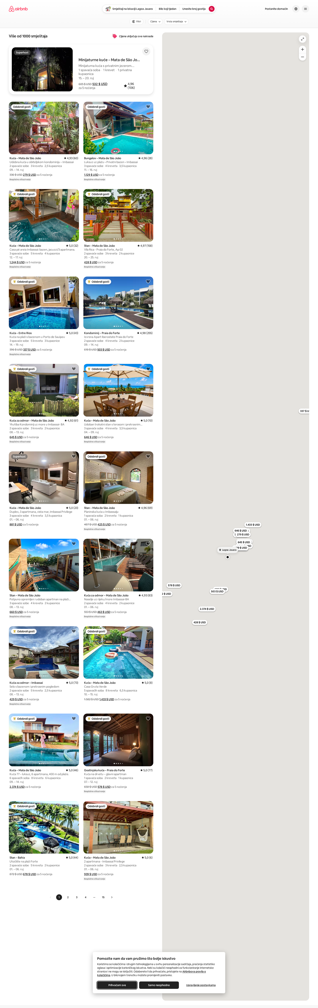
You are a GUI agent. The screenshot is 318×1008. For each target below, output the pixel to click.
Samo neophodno (159, 985)
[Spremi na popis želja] (146, 51)
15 (103, 897)
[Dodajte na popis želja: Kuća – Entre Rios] (74, 281)
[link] (51, 897)
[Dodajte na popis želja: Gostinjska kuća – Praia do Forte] (148, 718)
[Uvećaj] (302, 49)
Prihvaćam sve (117, 985)
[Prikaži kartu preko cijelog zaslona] (302, 39)
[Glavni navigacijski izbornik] (305, 9)
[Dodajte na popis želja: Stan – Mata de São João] (148, 194)
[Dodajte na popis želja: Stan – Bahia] (74, 806)
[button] (99, 84)
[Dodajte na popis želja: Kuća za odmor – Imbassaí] (74, 631)
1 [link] (59, 897)
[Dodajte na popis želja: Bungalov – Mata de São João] (148, 106)
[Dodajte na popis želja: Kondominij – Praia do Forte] (148, 281)
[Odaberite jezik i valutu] (296, 9)
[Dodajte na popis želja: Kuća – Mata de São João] (74, 106)
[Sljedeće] (112, 897)
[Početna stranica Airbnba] (18, 8)
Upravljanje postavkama (201, 985)
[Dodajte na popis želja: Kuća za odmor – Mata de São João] (74, 369)
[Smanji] (302, 57)
